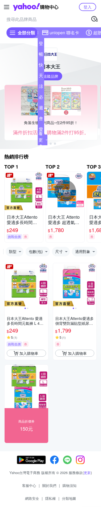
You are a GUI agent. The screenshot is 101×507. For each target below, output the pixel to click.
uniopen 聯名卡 (64, 32)
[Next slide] (44, 284)
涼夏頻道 (41, 87)
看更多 (41, 139)
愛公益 (41, 130)
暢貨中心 (41, 55)
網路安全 (32, 498)
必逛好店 (41, 98)
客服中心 (29, 485)
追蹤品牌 (50, 76)
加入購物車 (28, 353)
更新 (87, 472)
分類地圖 (69, 498)
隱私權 (50, 498)
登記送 (41, 44)
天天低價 (41, 76)
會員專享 (41, 119)
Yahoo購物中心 (35, 7)
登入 (87, 7)
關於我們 (49, 485)
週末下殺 (41, 109)
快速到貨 (41, 66)
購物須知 (69, 485)
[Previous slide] (8, 284)
